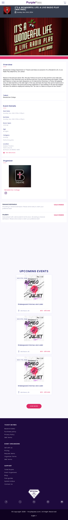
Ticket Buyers (9, 469)
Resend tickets (9, 429)
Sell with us (8, 448)
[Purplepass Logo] (34, 2)
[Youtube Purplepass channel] (62, 501)
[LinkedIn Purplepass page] (34, 501)
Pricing (6, 450)
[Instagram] (5, 194)
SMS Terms (8, 437)
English (33, 516)
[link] (34, 153)
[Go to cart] (65, 2)
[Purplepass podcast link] (48, 501)
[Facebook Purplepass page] (6, 501)
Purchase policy (10, 432)
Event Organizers (10, 472)
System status (9, 481)
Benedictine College (12, 190)
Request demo (9, 453)
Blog (6, 475)
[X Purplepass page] (20, 501)
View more (34, 406)
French (6, 510)
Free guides (8, 478)
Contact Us (8, 484)
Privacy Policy (9, 434)
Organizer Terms (10, 456)
